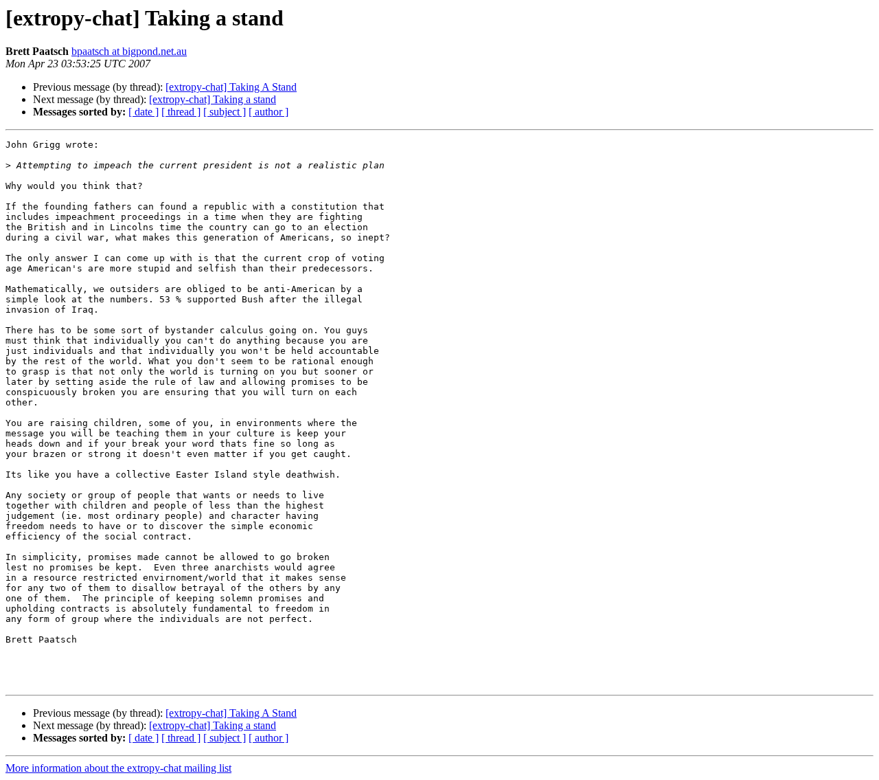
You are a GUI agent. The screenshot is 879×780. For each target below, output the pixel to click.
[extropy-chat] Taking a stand (212, 99)
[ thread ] (181, 112)
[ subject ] (224, 112)
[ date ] (143, 112)
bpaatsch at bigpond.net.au (129, 51)
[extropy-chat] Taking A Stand (231, 87)
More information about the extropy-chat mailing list (118, 768)
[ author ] (268, 112)
